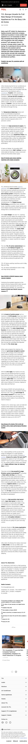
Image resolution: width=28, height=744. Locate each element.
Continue (23, 5)
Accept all (8, 741)
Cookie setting (23, 741)
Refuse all (15, 741)
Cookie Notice (23, 737)
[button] (16, 672)
